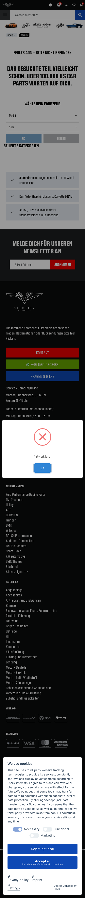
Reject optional (42, 849)
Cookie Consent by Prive (65, 887)
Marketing (48, 835)
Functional (61, 829)
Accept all (42, 862)
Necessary (32, 829)
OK (42, 468)
